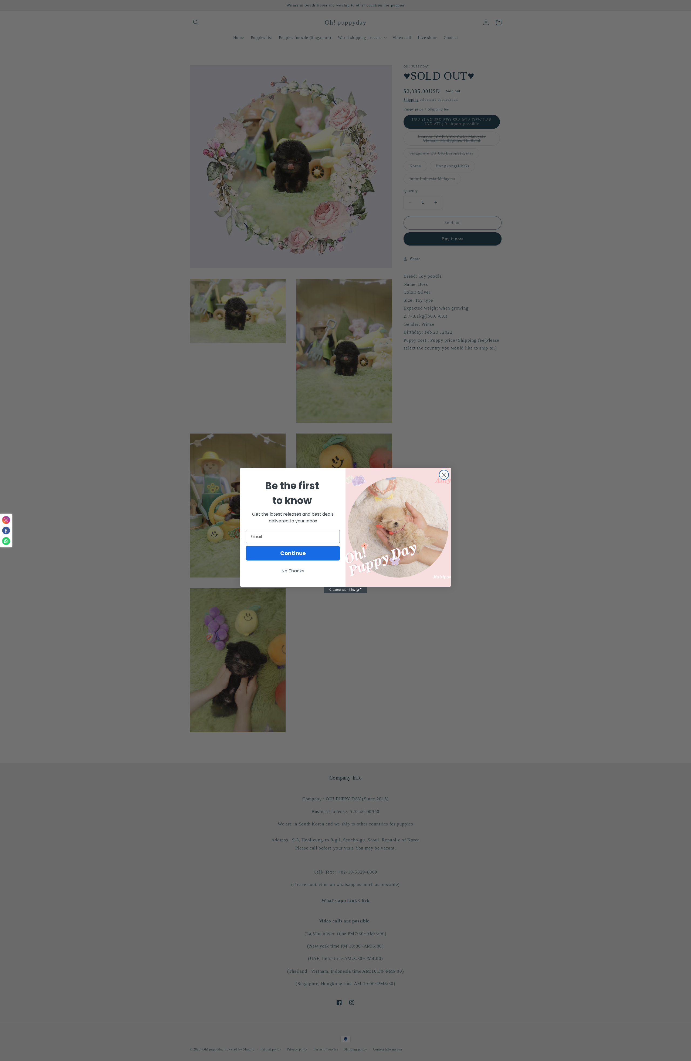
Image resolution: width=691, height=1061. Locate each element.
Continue (293, 553)
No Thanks (293, 571)
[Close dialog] (444, 474)
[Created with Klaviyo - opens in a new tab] (345, 590)
